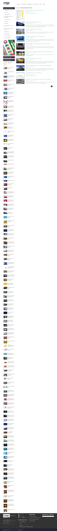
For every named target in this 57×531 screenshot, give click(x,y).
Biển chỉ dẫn (6, 23)
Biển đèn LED (6, 10)
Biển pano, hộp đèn (7, 35)
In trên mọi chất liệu (7, 37)
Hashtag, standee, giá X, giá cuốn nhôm (8, 29)
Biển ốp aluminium (7, 33)
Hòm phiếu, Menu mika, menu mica (8, 26)
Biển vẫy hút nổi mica (7, 14)
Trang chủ (18, 4)
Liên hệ (44, 4)
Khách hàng (36, 4)
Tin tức (40, 4)
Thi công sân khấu (7, 19)
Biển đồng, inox (6, 31)
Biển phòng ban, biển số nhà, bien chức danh (8, 17)
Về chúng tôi (24, 4)
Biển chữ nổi (6, 12)
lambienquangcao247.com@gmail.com (10, 523)
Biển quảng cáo (30, 4)
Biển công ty (6, 21)
